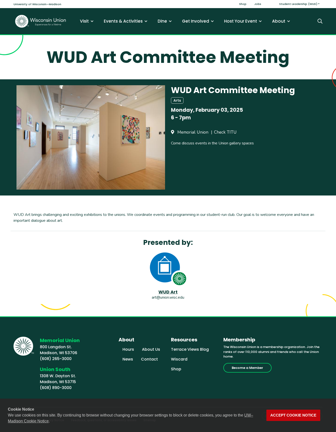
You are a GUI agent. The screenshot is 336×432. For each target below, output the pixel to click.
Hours (128, 349)
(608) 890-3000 (56, 387)
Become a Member (247, 367)
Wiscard (179, 359)
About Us (151, 349)
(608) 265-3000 (56, 359)
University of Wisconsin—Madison (37, 4)
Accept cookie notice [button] (293, 415)
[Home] (41, 21)
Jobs (257, 4)
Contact (149, 359)
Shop (242, 4)
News (127, 359)
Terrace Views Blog (190, 349)
